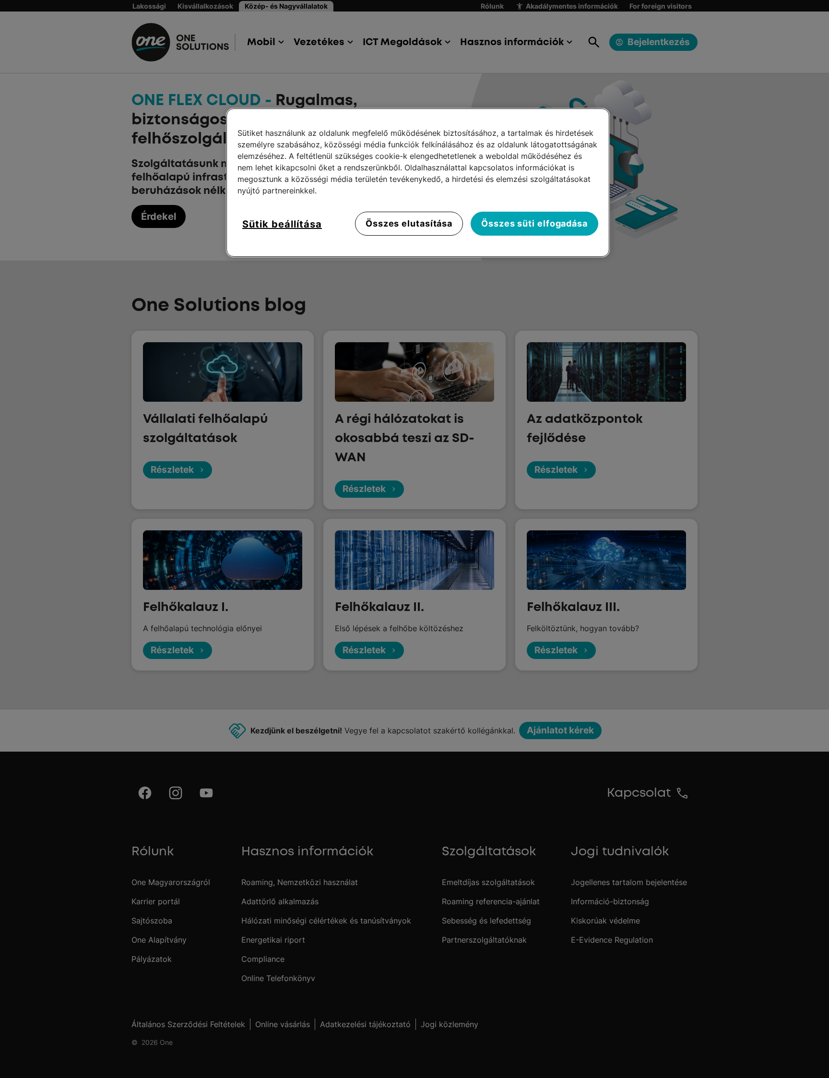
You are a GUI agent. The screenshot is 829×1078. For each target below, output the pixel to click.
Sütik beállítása (282, 224)
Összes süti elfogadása (534, 223)
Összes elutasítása (409, 223)
